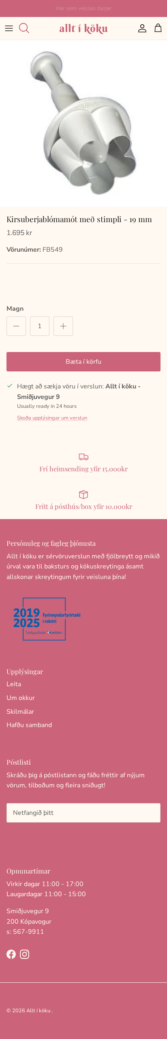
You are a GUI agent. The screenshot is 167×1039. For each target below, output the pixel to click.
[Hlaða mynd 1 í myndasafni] (83, 123)
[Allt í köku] (83, 28)
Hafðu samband (29, 725)
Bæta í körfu (83, 361)
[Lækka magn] (16, 326)
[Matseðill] (9, 28)
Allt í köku (38, 1010)
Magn (15, 308)
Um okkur (20, 697)
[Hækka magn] (63, 326)
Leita (13, 684)
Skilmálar (20, 711)
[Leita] (27, 28)
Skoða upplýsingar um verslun (52, 418)
